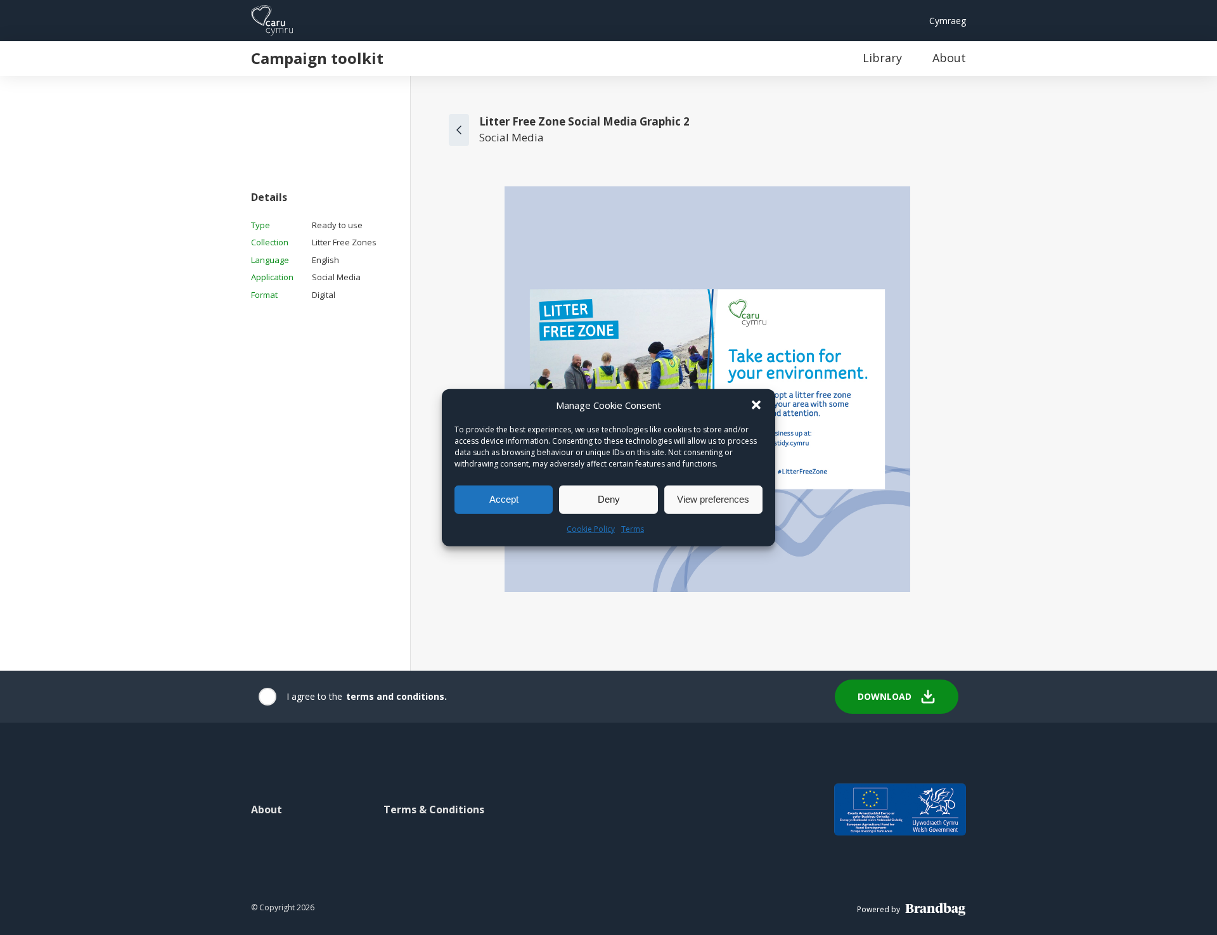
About (949, 57)
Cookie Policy (591, 528)
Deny (609, 499)
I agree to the (314, 696)
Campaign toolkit (317, 58)
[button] (756, 404)
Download (884, 696)
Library (882, 57)
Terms (632, 528)
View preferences (713, 499)
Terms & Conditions (433, 809)
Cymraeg (947, 21)
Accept (503, 499)
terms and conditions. (396, 696)
